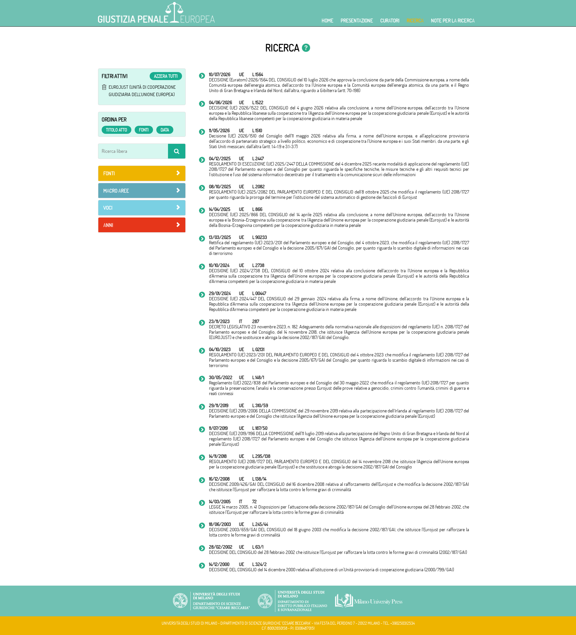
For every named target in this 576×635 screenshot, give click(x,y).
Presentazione (357, 20)
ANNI (108, 225)
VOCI (107, 208)
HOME (327, 20)
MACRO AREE (116, 191)
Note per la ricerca (453, 20)
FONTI (109, 173)
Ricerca (415, 20)
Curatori (389, 20)
